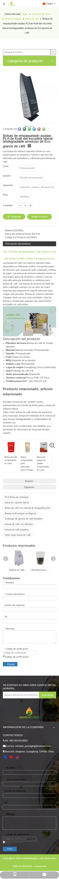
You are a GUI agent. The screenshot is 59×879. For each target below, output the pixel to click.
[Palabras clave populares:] (53, 52)
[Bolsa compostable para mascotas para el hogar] (27, 442)
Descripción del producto (18, 243)
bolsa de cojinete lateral (17, 502)
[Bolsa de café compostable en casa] (11, 442)
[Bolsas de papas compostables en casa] (44, 442)
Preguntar (16, 216)
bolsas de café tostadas (17, 529)
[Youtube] (11, 757)
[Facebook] (5, 757)
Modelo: (9, 230)
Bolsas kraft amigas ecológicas (20, 513)
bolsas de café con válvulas (19, 524)
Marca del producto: (15, 234)
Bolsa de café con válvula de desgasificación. (28, 508)
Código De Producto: (15, 237)
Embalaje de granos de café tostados (23, 518)
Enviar (11, 664)
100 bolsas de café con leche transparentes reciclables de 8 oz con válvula (40, 570)
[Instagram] (17, 757)
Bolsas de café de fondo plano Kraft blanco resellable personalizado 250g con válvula (18, 570)
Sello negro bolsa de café (18, 535)
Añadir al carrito (40, 216)
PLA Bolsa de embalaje (17, 497)
